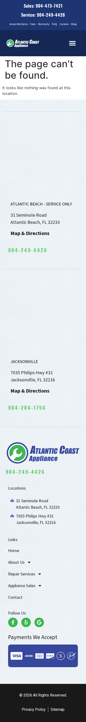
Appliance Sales (21, 585)
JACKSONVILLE (24, 361)
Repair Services (21, 574)
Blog (73, 24)
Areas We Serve (19, 24)
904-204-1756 (27, 407)
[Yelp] (26, 622)
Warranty (43, 24)
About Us (16, 562)
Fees (33, 24)
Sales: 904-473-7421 (43, 6)
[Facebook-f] (13, 622)
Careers (64, 24)
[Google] (39, 622)
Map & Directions (30, 233)
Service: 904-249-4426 (43, 15)
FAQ (54, 24)
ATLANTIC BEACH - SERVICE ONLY (41, 204)
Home (13, 550)
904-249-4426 (27, 250)
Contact (15, 597)
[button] (72, 43)
